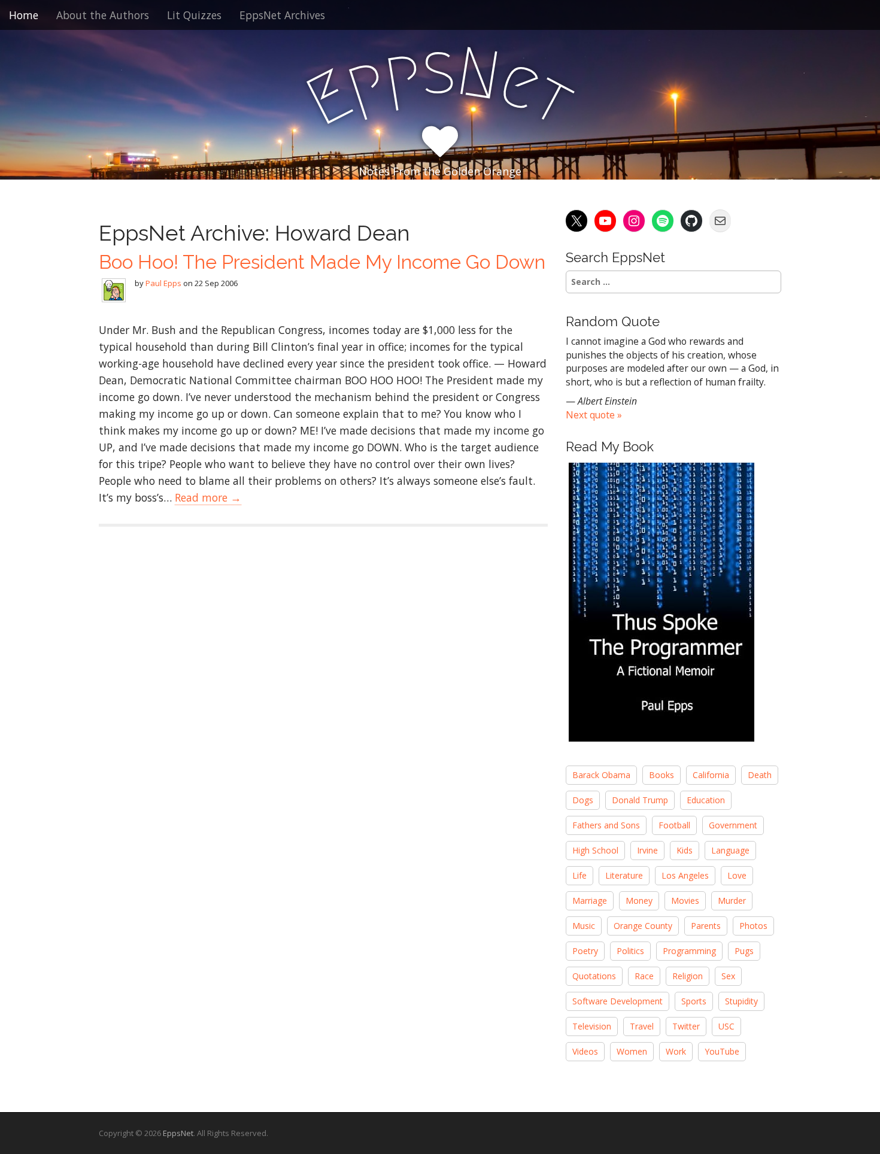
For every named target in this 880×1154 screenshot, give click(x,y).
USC (726, 1026)
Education (706, 800)
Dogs (582, 800)
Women (632, 1051)
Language (730, 850)
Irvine (647, 850)
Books (661, 775)
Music (583, 925)
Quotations (594, 976)
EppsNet (178, 1133)
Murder (732, 900)
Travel (642, 1026)
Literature (624, 875)
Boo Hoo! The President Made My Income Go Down (322, 262)
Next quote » (594, 414)
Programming (689, 950)
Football (674, 825)
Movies (685, 900)
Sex (728, 976)
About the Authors (102, 15)
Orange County (643, 925)
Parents (706, 925)
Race (644, 976)
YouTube (722, 1051)
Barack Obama (601, 775)
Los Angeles (685, 875)
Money (639, 900)
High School (595, 850)
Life (579, 875)
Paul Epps (163, 283)
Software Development (617, 1001)
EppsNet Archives (282, 15)
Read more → (208, 497)
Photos (753, 925)
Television (591, 1026)
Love (737, 875)
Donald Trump (640, 800)
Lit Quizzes (194, 15)
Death (760, 775)
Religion (687, 976)
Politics (630, 950)
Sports (693, 1001)
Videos (585, 1051)
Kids (684, 850)
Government (733, 825)
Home (23, 15)
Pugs (744, 950)
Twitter (686, 1026)
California (711, 775)
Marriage (589, 900)
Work (676, 1051)
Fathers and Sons (606, 825)
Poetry (585, 950)
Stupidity (741, 1001)
